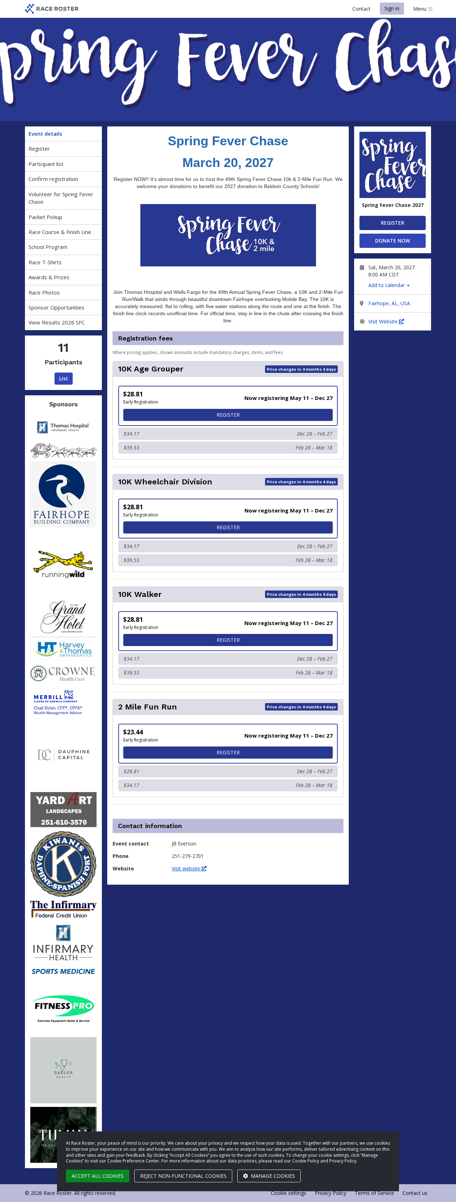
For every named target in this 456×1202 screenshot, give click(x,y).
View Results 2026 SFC (56, 322)
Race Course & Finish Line (59, 231)
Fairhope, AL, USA (389, 303)
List (63, 378)
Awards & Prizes (48, 277)
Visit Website (383, 321)
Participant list (45, 163)
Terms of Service (374, 1193)
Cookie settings (288, 1193)
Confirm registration (53, 178)
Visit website (187, 868)
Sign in (391, 8)
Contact (361, 8)
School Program (47, 246)
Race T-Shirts (45, 262)
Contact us (415, 1193)
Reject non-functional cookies (183, 1175)
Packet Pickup (45, 216)
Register (39, 148)
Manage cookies (272, 1175)
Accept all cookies (98, 1175)
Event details (45, 133)
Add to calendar (387, 285)
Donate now (392, 240)
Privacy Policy (330, 1193)
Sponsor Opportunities (56, 307)
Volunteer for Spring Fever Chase (60, 198)
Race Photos (44, 292)
